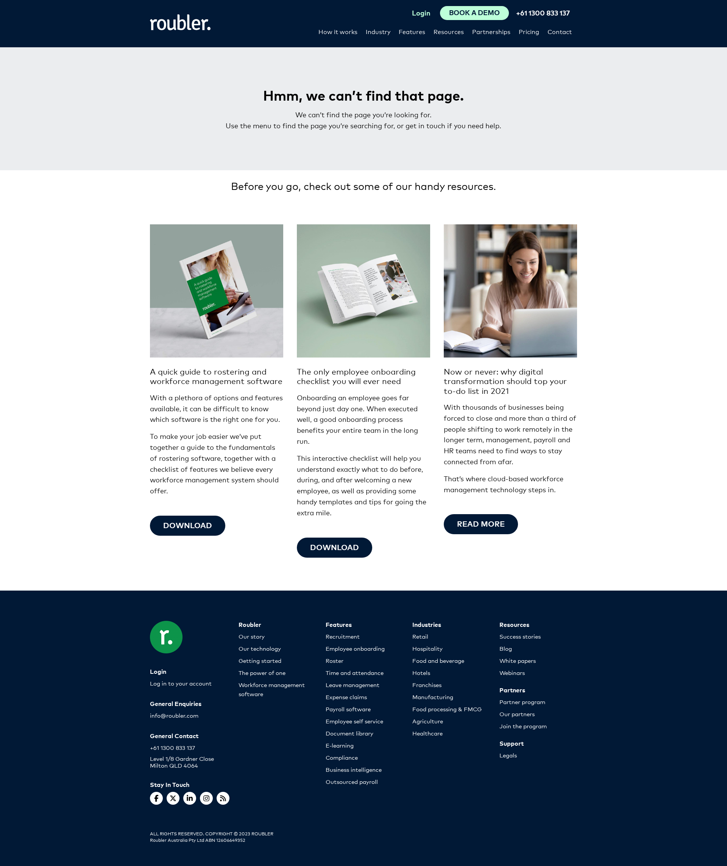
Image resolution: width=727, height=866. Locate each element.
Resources (449, 31)
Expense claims (346, 696)
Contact (560, 31)
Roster (334, 660)
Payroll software (348, 708)
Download (187, 525)
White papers (517, 660)
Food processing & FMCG (447, 708)
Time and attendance (355, 672)
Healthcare (427, 733)
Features (412, 31)
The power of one (262, 672)
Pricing (529, 31)
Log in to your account (181, 683)
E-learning (340, 745)
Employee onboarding (355, 648)
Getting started (260, 660)
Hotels (421, 672)
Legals (508, 755)
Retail (420, 636)
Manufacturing (432, 696)
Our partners (517, 713)
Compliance (342, 757)
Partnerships (491, 31)
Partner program (522, 701)
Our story (252, 636)
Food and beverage (438, 660)
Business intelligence (354, 769)
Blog (505, 648)
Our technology (260, 648)
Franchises (427, 684)
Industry (378, 31)
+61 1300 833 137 (543, 12)
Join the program (523, 725)
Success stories (520, 636)
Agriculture (427, 721)
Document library (349, 733)
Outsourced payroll (352, 781)
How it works (337, 31)
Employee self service (354, 721)
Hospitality (427, 648)
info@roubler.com (174, 715)
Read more (481, 523)
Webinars (512, 672)
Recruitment (343, 636)
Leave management (352, 684)
